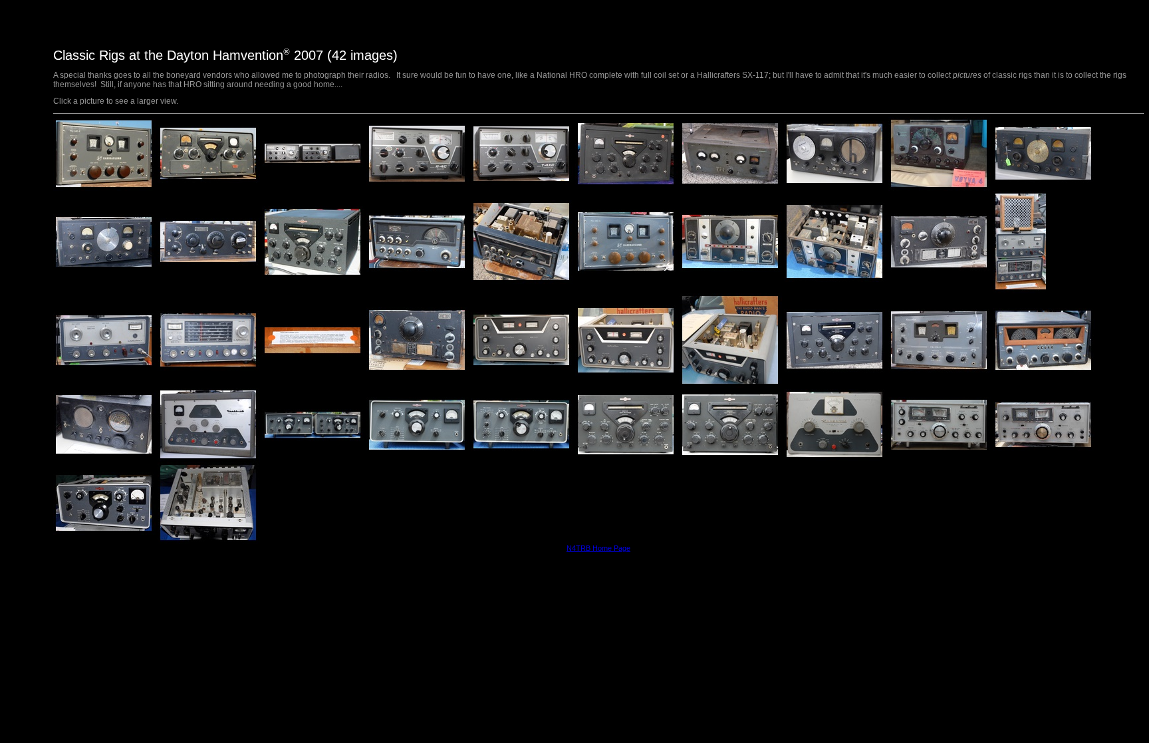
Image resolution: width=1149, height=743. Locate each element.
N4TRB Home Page (598, 548)
